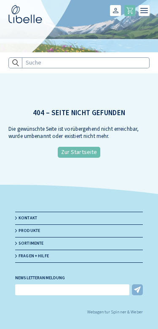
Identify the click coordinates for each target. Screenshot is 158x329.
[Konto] (115, 10)
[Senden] (137, 289)
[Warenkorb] (129, 10)
